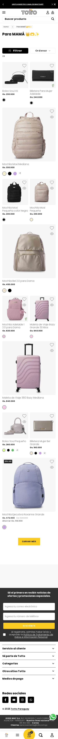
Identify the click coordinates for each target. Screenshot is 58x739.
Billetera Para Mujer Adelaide (41, 92)
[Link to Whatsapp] (52, 716)
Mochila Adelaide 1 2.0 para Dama (13, 326)
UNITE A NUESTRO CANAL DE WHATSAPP (27, 4)
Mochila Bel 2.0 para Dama (18, 280)
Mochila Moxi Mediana (15, 164)
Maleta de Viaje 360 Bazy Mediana (23, 397)
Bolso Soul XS (10, 90)
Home (6, 27)
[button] (24, 66)
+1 (20, 173)
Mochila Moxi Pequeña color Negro (15, 209)
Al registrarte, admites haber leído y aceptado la (31, 634)
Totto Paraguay (20, 708)
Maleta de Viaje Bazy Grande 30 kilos (42, 326)
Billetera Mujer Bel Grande (40, 443)
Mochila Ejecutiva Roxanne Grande (23, 514)
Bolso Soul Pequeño (14, 441)
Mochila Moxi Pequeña (37, 209)
